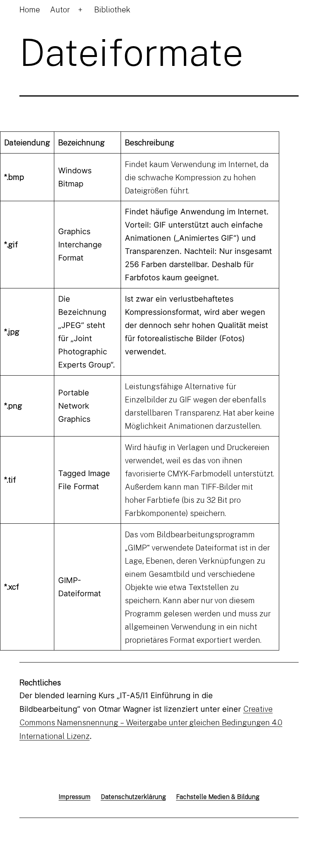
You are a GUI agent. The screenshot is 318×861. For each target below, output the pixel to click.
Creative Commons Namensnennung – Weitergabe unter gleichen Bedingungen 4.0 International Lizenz (150, 722)
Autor (60, 9)
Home (29, 9)
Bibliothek (112, 9)
